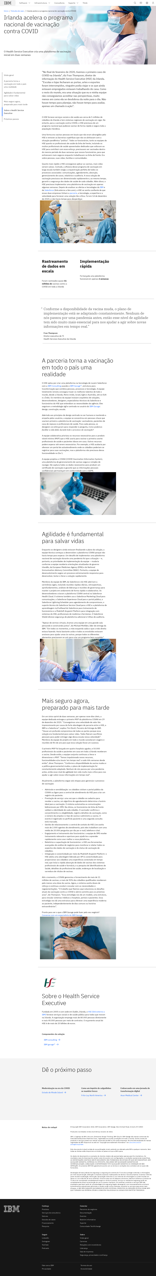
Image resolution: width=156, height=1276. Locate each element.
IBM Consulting (54, 386)
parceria (73, 193)
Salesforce (49, 190)
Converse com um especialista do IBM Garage (62, 915)
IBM (101, 187)
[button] (147, 3)
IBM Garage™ (76, 386)
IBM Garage (95, 406)
